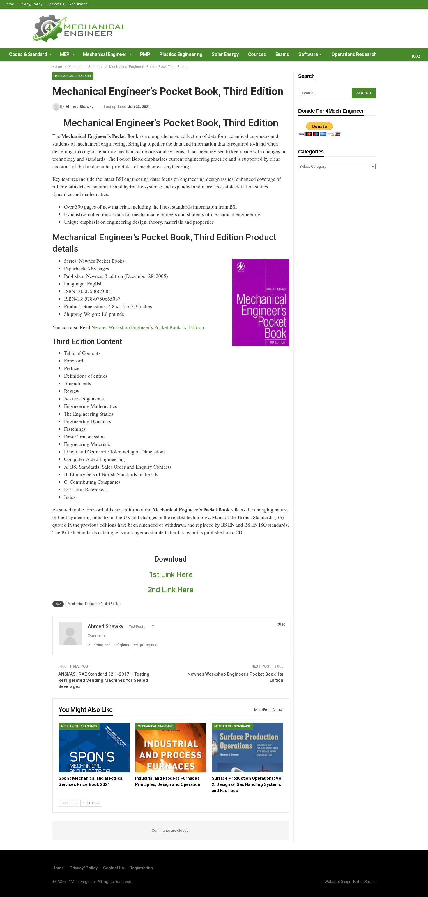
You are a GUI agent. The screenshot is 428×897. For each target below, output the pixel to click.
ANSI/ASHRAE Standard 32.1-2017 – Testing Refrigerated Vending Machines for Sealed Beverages (103, 680)
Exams (282, 54)
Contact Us (55, 4)
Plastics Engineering (180, 54)
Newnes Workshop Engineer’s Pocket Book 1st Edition (147, 327)
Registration (78, 4)
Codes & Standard (28, 54)
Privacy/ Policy (30, 4)
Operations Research (353, 54)
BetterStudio (364, 881)
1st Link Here (171, 574)
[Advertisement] (337, 265)
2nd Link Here (171, 590)
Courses (257, 54)
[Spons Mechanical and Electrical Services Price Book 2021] (94, 747)
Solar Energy (225, 54)
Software (308, 54)
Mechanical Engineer (105, 54)
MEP (65, 54)
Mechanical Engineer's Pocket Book (93, 603)
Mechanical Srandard (73, 76)
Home (9, 4)
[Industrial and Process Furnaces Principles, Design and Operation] (170, 747)
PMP (145, 54)
